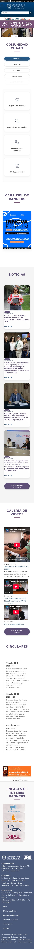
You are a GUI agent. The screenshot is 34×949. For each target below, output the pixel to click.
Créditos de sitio (25, 939)
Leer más (7, 326)
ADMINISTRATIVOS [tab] (17, 82)
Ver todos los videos (17, 632)
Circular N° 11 (12, 663)
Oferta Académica (9, 911)
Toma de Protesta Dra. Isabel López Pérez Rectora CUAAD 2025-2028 (15, 601)
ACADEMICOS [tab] (17, 76)
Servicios (6, 928)
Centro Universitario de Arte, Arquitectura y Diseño (17, 23)
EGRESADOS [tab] (17, 70)
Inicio (5, 907)
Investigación (8, 924)
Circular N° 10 (12, 694)
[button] (3, 32)
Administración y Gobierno (18, 1)
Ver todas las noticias (17, 486)
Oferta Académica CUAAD (14, 624)
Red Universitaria (5, 1)
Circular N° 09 (12, 725)
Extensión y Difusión (10, 920)
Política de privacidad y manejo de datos (16, 942)
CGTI (16, 939)
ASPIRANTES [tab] (17, 58)
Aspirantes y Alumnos (11, 915)
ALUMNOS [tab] (17, 64)
